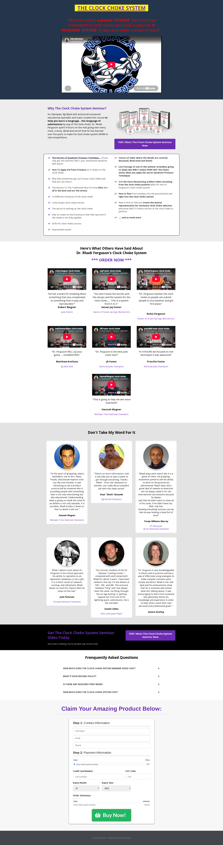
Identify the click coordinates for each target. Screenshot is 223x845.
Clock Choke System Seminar (87, 764)
